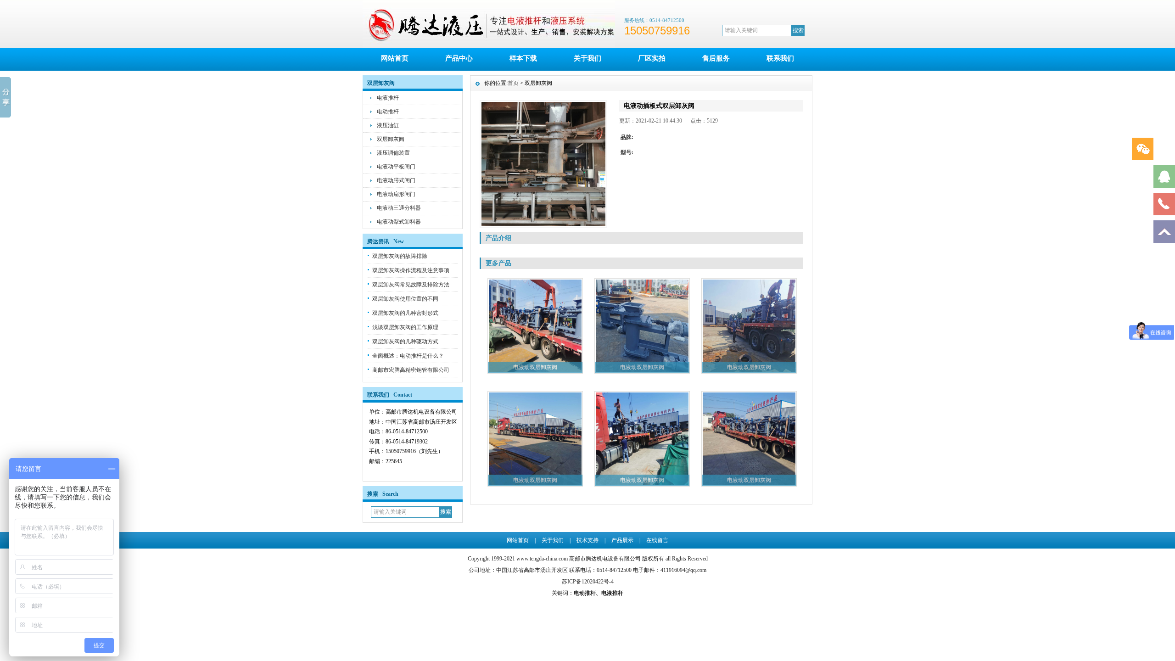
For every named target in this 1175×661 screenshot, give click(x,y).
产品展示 (622, 540)
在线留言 (657, 540)
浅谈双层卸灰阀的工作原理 (405, 327)
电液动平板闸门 (396, 166)
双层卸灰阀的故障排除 (399, 256)
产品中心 (459, 58)
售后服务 (716, 58)
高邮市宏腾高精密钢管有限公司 (410, 370)
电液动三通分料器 (399, 208)
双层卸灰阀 (390, 139)
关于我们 (587, 58)
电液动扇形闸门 (396, 194)
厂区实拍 (652, 58)
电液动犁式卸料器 (399, 221)
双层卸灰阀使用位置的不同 (405, 299)
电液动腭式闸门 (396, 180)
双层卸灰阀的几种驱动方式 (405, 341)
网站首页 (394, 58)
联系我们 (780, 58)
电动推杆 (388, 111)
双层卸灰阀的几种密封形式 (405, 313)
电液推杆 (388, 98)
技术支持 (587, 540)
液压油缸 (388, 125)
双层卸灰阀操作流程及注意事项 (410, 270)
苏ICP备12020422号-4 (588, 581)
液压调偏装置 (393, 153)
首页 (513, 83)
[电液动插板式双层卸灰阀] (543, 164)
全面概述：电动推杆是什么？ (408, 356)
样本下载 (523, 58)
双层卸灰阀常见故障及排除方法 (410, 284)
